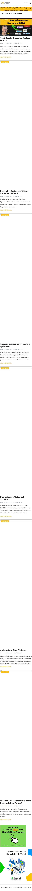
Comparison (5, 62)
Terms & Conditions (16, 887)
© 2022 (3, 887)
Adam (1, 43)
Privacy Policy (27, 887)
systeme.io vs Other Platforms (13, 650)
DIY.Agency (8, 887)
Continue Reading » (6, 57)
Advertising (5, 19)
